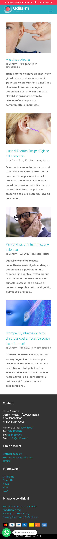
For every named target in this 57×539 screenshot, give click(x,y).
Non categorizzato (40, 160)
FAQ (5, 490)
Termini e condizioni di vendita (20, 506)
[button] (6, 532)
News (6, 483)
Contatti (8, 480)
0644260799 (14, 434)
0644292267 (15, 431)
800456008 (27, 2)
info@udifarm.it (18, 438)
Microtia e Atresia (18, 59)
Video (6, 487)
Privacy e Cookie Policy (16, 513)
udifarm (13, 63)
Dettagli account (12, 454)
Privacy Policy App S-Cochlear (20, 517)
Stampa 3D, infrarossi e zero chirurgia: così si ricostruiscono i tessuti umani (28, 338)
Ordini (6, 461)
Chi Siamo (8, 476)
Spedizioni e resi (12, 510)
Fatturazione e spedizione (17, 457)
